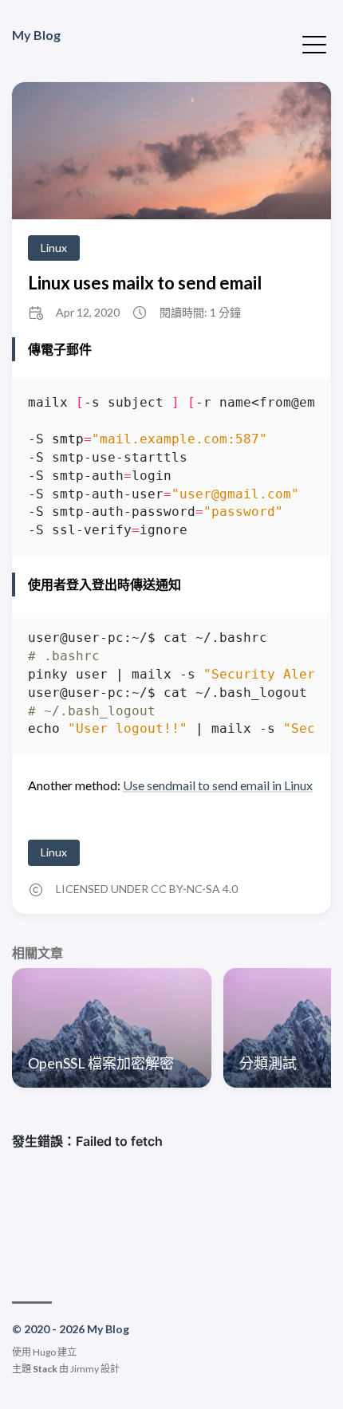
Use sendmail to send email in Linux (218, 785)
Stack (45, 1369)
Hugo (44, 1352)
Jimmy (84, 1369)
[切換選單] (314, 43)
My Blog (36, 34)
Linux (54, 247)
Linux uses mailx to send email (145, 282)
